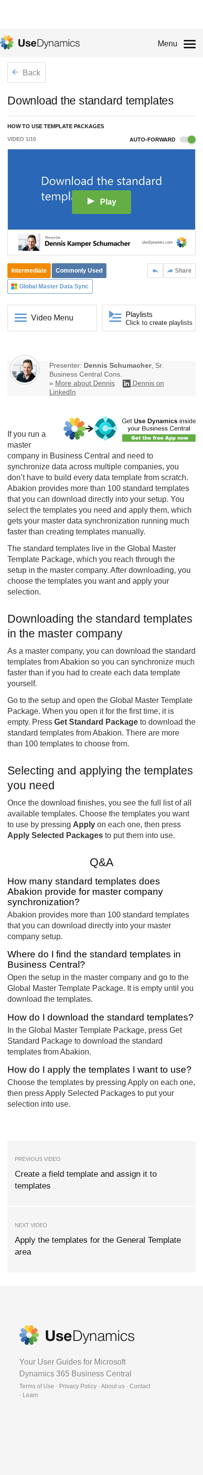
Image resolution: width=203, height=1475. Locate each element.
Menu (167, 43)
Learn (30, 1395)
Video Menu (52, 318)
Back (30, 73)
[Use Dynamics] (40, 42)
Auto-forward (153, 139)
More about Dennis (85, 383)
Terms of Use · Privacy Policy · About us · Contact (84, 1386)
